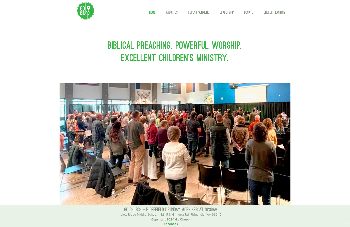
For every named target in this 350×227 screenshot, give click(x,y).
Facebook (171, 224)
